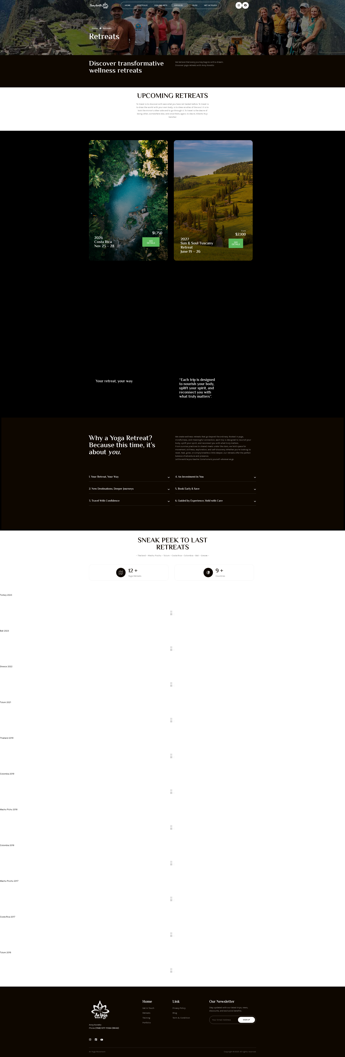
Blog (194, 5)
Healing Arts (160, 5)
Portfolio (142, 5)
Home (127, 5)
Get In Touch (210, 5)
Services (178, 5)
